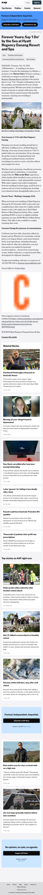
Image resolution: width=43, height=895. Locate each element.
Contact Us (33, 884)
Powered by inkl (21, 889)
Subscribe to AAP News (11, 25)
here (26, 186)
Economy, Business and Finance (13, 59)
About (26, 884)
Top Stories (7, 8)
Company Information (15, 55)
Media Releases (21, 887)
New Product (30, 59)
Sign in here (27, 726)
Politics (18, 8)
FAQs (20, 884)
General (37, 8)
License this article (9, 337)
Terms (8, 884)
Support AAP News (21, 853)
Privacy (14, 884)
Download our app (30, 25)
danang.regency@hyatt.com (29, 263)
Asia (4, 55)
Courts (27, 8)
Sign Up (36, 3)
